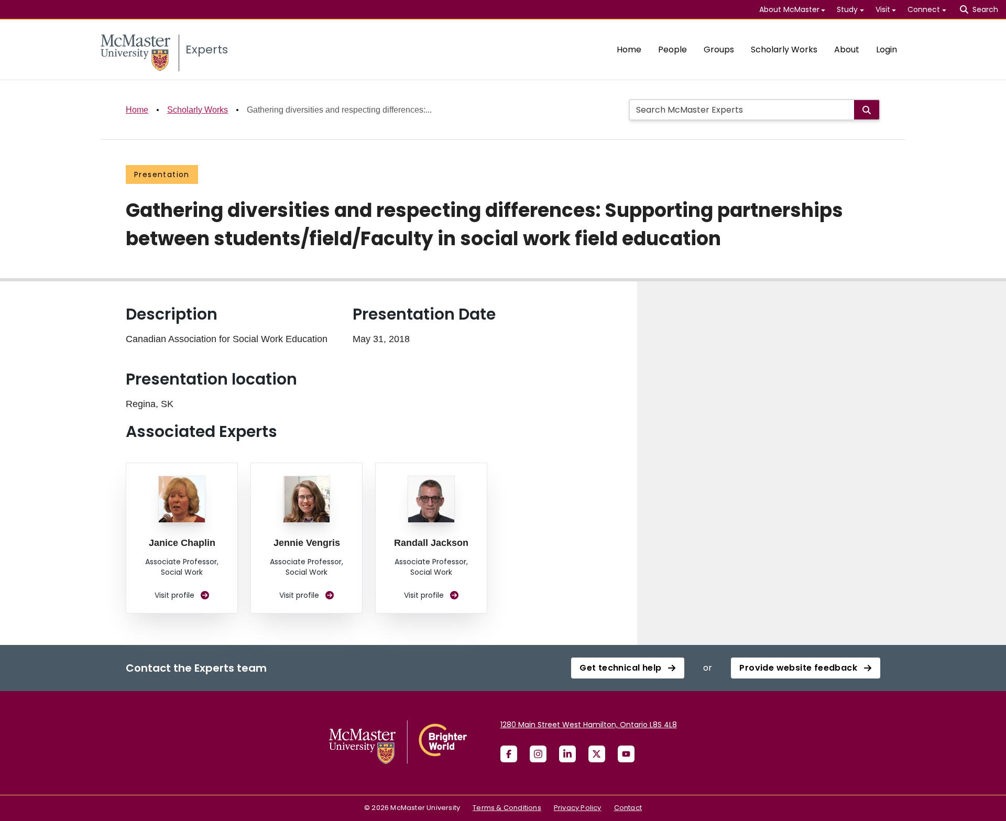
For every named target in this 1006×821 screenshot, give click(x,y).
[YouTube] (626, 754)
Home (629, 49)
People (672, 49)
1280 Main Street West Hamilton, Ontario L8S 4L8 (588, 724)
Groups (719, 49)
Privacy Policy (578, 808)
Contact (628, 808)
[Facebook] (508, 754)
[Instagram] (538, 754)
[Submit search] (866, 109)
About (846, 49)
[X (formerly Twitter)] (596, 754)
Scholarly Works (784, 49)
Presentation (162, 174)
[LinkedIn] (567, 754)
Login (886, 49)
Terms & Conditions (507, 808)
